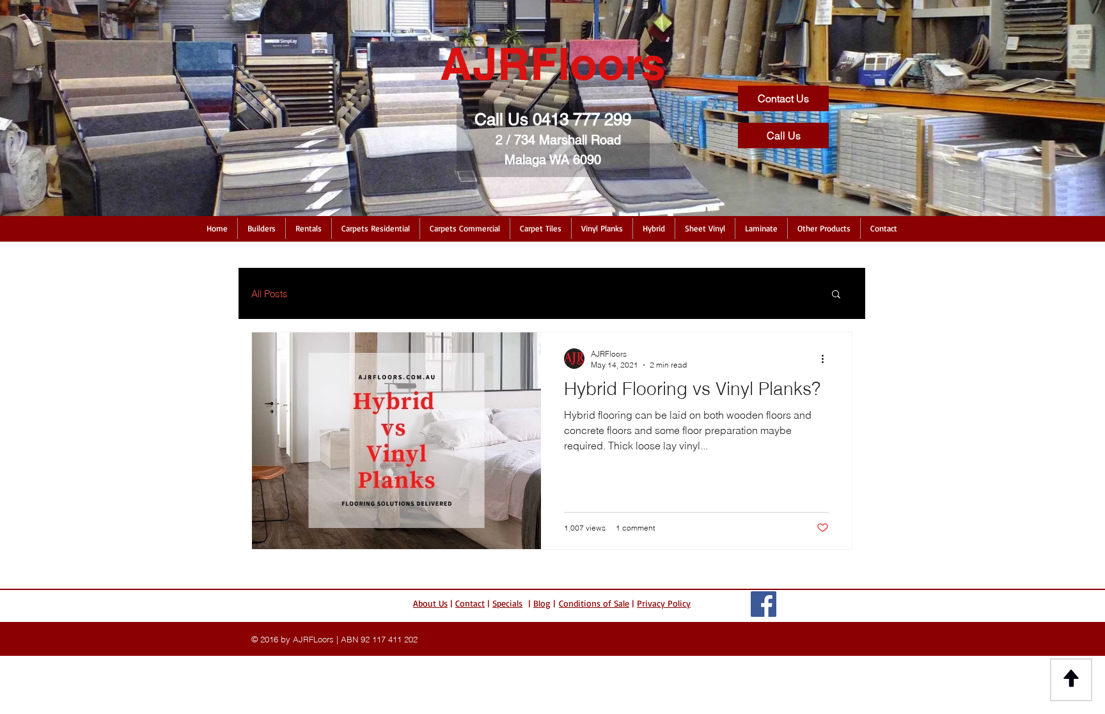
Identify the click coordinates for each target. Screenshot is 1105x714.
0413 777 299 (582, 119)
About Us (430, 603)
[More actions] (827, 358)
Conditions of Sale (594, 603)
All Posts (269, 294)
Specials (507, 603)
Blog (542, 603)
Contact (470, 603)
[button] (261, 228)
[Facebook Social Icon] (763, 604)
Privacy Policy (664, 603)
